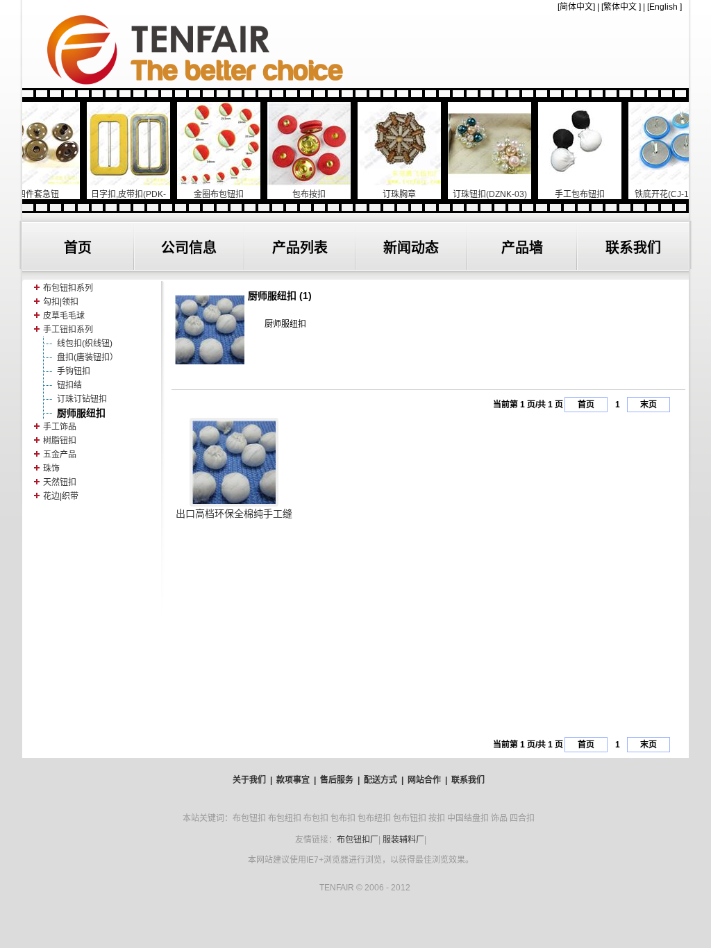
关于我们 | (252, 780)
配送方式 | (383, 780)
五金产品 (59, 454)
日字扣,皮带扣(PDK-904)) (104, 199)
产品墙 (522, 247)
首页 (78, 247)
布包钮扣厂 (357, 840)
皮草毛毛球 (64, 316)
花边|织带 (60, 496)
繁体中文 (620, 7)
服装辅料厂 (403, 840)
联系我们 (633, 247)
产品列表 (300, 247)
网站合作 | (427, 780)
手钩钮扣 (73, 371)
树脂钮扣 (59, 441)
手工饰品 (59, 427)
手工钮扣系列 (68, 330)
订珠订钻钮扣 (82, 399)
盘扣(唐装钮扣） (87, 357)
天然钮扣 (59, 482)
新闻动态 (411, 247)
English (663, 7)
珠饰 (51, 468)
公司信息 (189, 247)
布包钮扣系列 (68, 288)
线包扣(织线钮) (84, 343)
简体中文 (576, 7)
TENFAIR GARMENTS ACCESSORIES (355, 50)
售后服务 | (340, 780)
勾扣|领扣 (60, 302)
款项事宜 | (296, 780)
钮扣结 (69, 385)
